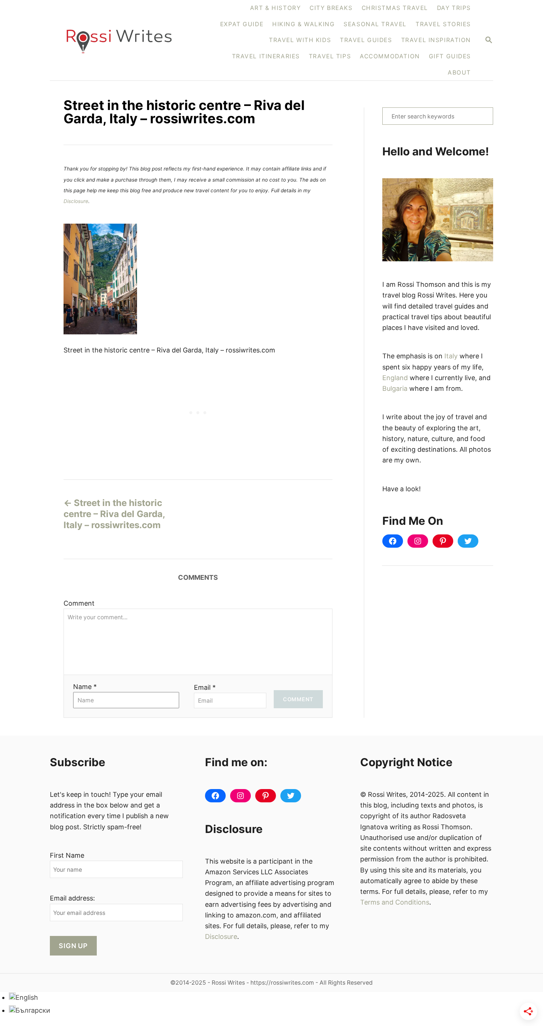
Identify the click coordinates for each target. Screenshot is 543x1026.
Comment (79, 603)
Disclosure (76, 201)
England (395, 378)
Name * (85, 687)
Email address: (72, 898)
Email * (205, 687)
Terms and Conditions (394, 902)
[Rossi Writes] (123, 40)
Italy (451, 356)
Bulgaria (394, 388)
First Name (67, 855)
